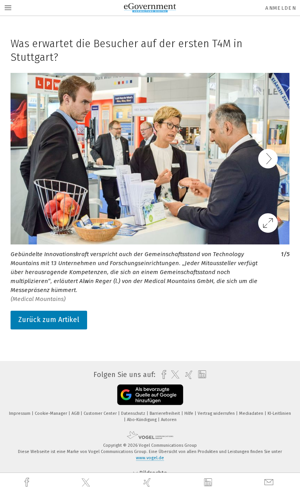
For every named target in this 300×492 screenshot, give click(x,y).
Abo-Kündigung (142, 419)
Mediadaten (251, 413)
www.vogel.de (150, 457)
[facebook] (28, 482)
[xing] (148, 482)
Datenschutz (133, 413)
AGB (75, 413)
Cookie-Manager (51, 413)
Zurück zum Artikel (48, 319)
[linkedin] (209, 483)
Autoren (169, 419)
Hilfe (189, 413)
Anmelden (280, 8)
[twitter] (86, 482)
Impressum (20, 413)
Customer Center (101, 413)
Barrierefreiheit (165, 413)
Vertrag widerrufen (217, 413)
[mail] (269, 482)
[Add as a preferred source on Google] (150, 394)
